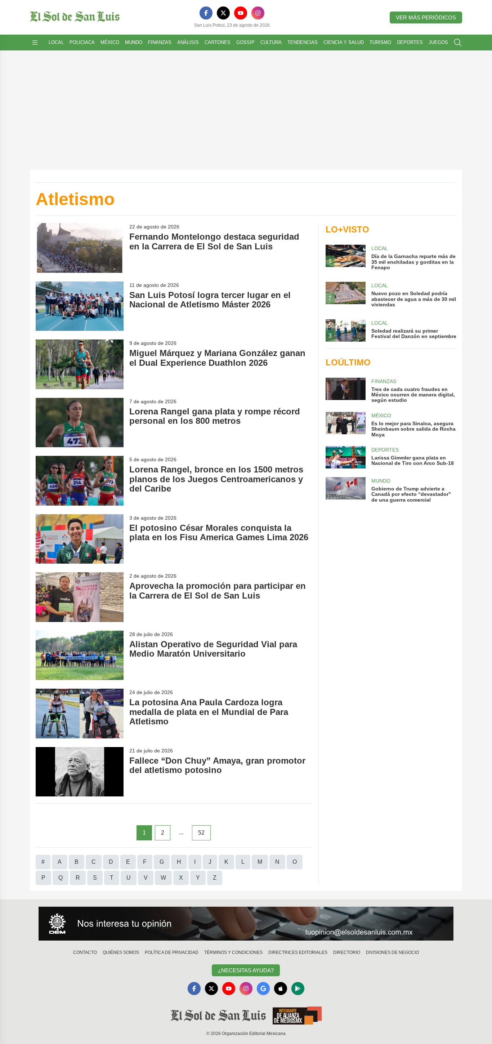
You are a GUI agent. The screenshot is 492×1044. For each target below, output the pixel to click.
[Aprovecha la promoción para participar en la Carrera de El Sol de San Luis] (80, 597)
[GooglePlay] (297, 988)
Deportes (410, 42)
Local (56, 42)
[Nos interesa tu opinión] (246, 924)
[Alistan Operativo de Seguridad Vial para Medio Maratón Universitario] (80, 655)
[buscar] (457, 42)
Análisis (188, 42)
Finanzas (159, 42)
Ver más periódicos (426, 17)
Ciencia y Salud (343, 42)
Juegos (438, 42)
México (109, 42)
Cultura (271, 42)
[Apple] (280, 988)
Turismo (380, 42)
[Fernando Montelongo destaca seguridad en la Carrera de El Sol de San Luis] (80, 247)
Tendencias (302, 42)
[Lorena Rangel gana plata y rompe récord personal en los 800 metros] (80, 422)
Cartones (218, 42)
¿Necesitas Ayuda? (246, 970)
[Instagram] (257, 12)
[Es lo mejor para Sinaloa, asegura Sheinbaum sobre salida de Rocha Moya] (345, 424)
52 (201, 833)
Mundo (133, 42)
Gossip (245, 42)
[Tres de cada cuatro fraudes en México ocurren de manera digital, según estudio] (345, 390)
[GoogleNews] (263, 988)
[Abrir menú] (35, 42)
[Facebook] (206, 12)
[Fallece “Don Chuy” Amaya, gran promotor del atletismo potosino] (80, 771)
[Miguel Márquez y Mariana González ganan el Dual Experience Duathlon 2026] (80, 364)
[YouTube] (240, 12)
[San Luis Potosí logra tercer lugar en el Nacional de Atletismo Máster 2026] (80, 306)
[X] (223, 12)
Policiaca (82, 42)
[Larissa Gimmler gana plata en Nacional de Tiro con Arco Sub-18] (345, 457)
